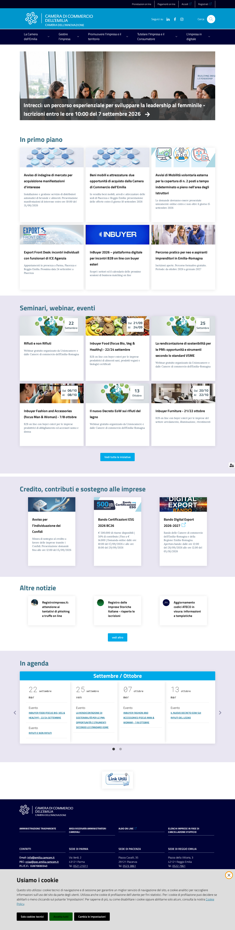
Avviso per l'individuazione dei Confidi (46, 525)
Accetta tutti (61, 917)
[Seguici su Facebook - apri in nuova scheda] (173, 19)
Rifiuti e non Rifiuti (37, 343)
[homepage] (59, 19)
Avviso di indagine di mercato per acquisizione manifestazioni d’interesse (48, 181)
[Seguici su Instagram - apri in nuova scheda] (180, 19)
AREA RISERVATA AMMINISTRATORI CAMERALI (87, 830)
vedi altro (117, 637)
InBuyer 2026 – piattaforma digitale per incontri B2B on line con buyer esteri (116, 258)
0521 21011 (80, 866)
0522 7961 (178, 866)
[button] (211, 19)
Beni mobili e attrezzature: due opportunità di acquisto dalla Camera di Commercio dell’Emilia (117, 181)
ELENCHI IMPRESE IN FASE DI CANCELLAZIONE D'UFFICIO (183, 830)
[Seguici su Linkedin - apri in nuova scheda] (166, 19)
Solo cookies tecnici (32, 917)
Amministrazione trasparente (37, 828)
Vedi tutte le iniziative (117, 457)
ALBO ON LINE (126, 828)
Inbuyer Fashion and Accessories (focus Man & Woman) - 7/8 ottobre (138, 717)
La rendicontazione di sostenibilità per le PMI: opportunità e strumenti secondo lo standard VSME (183, 349)
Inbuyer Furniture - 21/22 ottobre (180, 411)
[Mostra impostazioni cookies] (231, 465)
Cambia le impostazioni (92, 917)
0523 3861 (129, 866)
